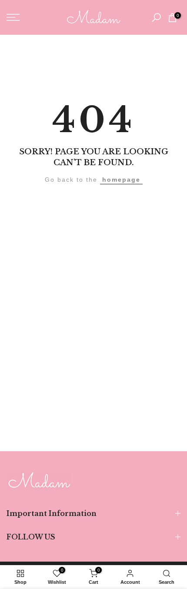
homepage (121, 179)
